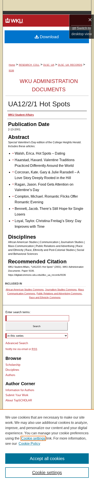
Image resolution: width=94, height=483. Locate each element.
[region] (47, 446)
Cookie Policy (29, 443)
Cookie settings (33, 438)
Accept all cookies (47, 458)
